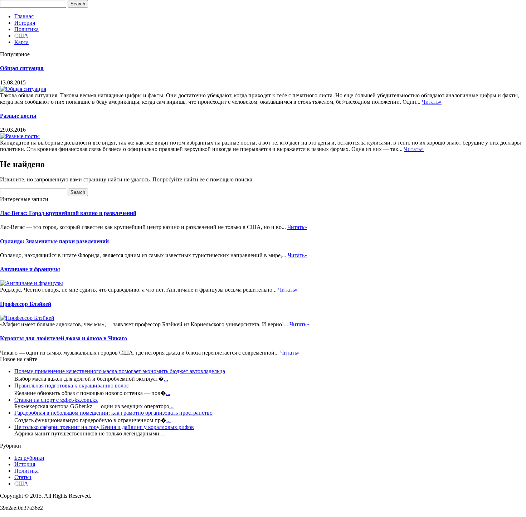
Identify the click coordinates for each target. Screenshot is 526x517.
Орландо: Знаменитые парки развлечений (54, 241)
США (21, 36)
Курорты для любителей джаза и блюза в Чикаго (63, 338)
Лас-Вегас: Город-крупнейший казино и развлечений (68, 213)
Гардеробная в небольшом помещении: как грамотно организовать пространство (113, 413)
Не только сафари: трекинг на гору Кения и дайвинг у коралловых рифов (104, 427)
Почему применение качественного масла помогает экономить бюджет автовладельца (119, 371)
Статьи (22, 477)
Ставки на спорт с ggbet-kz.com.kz (56, 400)
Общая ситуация (22, 68)
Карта (21, 42)
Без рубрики (29, 458)
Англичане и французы (30, 269)
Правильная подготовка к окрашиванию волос (71, 385)
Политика (26, 29)
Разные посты (18, 116)
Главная (24, 16)
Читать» (432, 102)
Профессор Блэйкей (25, 304)
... (166, 379)
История (24, 23)
